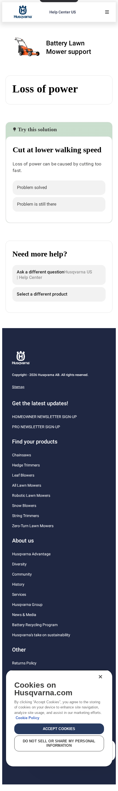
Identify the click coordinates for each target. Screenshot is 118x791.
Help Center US (62, 12)
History (18, 584)
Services (19, 594)
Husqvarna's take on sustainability (41, 635)
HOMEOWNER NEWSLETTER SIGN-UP (44, 417)
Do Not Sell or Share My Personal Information (59, 743)
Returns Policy (24, 663)
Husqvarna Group (27, 604)
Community (22, 574)
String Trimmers (25, 515)
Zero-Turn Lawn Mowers (33, 526)
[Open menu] (107, 12)
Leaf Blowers (23, 475)
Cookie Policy (27, 718)
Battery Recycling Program (35, 625)
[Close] (100, 677)
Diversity (19, 564)
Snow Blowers (24, 505)
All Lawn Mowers (26, 485)
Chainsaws (21, 455)
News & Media (24, 614)
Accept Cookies (59, 729)
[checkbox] (59, 187)
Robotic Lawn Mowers (31, 495)
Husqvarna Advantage (31, 554)
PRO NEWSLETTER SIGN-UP (36, 427)
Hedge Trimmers (26, 465)
